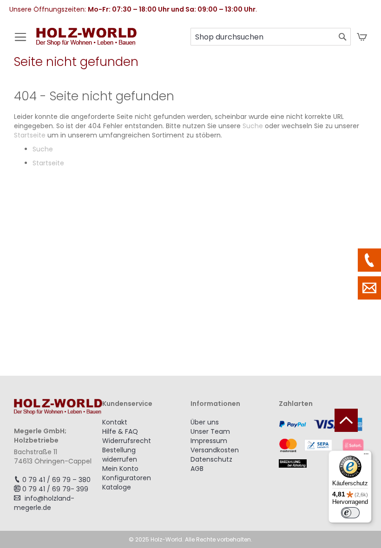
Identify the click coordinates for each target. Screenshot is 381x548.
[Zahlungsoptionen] (323, 443)
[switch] (350, 512)
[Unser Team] (369, 260)
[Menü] (366, 456)
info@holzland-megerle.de (44, 503)
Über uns (204, 422)
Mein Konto (120, 468)
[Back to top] (346, 420)
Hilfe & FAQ (120, 431)
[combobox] (270, 37)
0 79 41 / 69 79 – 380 (56, 479)
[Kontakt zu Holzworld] (369, 288)
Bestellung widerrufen (119, 454)
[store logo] (86, 41)
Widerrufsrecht (126, 440)
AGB (197, 468)
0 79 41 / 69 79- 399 (55, 489)
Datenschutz (211, 459)
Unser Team (210, 431)
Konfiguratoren (126, 478)
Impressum (208, 440)
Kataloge (116, 487)
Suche (253, 125)
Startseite (30, 135)
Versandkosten (214, 450)
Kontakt (114, 422)
